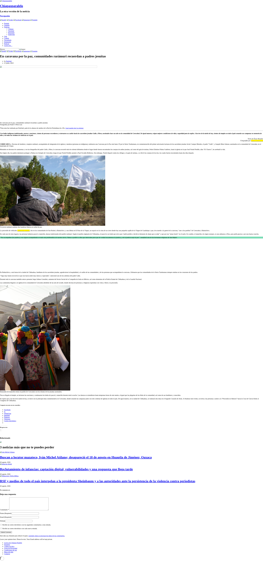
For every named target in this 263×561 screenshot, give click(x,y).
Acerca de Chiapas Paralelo (13, 543)
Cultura (6, 38)
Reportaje (11, 33)
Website (2, 521)
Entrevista (11, 34)
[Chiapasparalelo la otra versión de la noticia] (131, 1)
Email (5, 517)
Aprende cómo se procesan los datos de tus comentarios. (46, 536)
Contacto (7, 554)
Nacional (11, 31)
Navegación (5, 16)
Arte (5, 36)
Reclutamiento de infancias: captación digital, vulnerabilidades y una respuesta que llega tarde (66, 469)
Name (5, 513)
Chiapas (10, 29)
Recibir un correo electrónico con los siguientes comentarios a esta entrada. (26, 525)
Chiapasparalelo (11, 6)
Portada (6, 23)
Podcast (6, 44)
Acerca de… (8, 45)
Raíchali (9, 61)
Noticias (6, 27)
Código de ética (9, 546)
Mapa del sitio (8, 552)
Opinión (6, 25)
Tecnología (7, 40)
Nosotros (7, 545)
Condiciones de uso (10, 550)
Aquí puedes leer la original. (74, 128)
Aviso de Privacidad (10, 548)
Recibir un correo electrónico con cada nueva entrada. (19, 528)
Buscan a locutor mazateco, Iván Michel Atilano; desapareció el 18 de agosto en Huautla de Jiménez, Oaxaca (76, 457)
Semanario (7, 42)
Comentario (4, 510)
